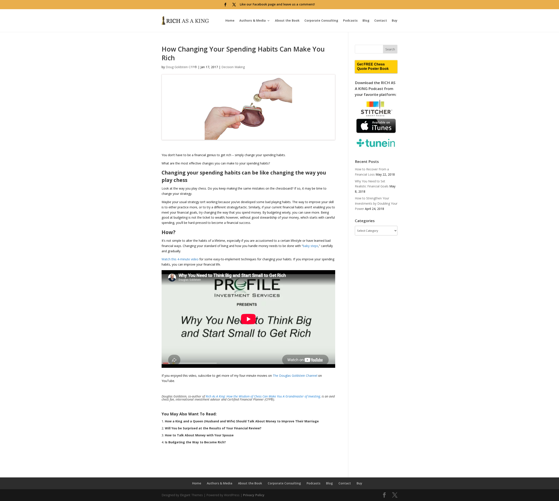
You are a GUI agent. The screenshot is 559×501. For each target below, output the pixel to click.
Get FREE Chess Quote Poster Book (373, 66)
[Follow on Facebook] (225, 4)
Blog (365, 20)
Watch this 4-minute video (180, 259)
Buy (394, 20)
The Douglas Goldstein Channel (295, 375)
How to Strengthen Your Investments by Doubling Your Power (376, 203)
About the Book (287, 20)
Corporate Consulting (321, 20)
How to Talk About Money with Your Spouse (199, 435)
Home (230, 20)
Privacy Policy (253, 495)
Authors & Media (252, 20)
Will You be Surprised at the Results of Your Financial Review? (213, 428)
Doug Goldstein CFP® (181, 67)
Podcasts (350, 20)
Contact (380, 20)
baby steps (310, 246)
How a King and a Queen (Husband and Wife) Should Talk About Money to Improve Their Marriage (242, 421)
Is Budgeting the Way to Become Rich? (195, 442)
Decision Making (233, 67)
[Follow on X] (234, 4)
